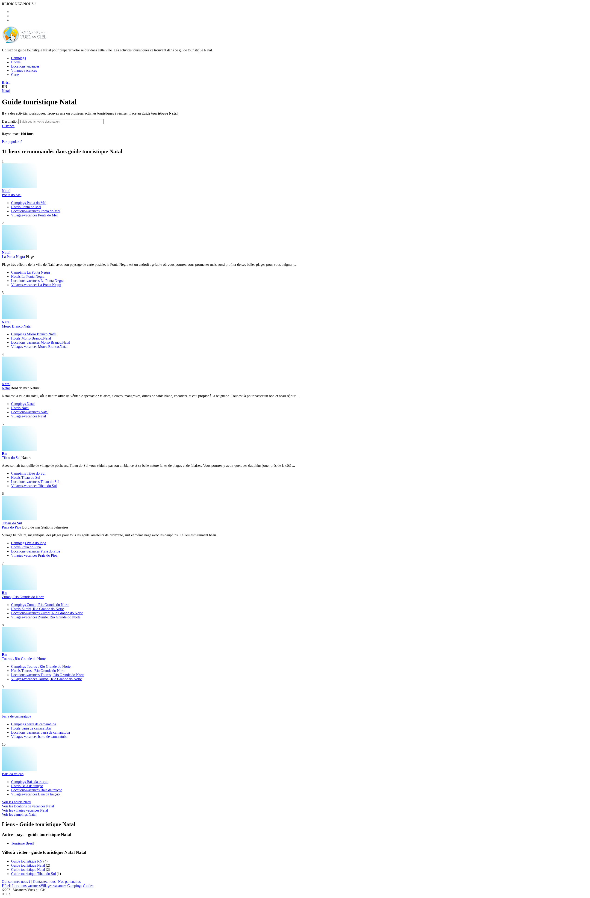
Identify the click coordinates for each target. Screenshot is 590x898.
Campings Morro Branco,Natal (33, 334)
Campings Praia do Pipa (28, 543)
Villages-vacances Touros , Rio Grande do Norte (46, 679)
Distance (8, 126)
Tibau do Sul (11, 458)
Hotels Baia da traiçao (27, 786)
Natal (6, 388)
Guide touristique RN (26, 861)
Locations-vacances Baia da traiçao (36, 790)
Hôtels (6, 886)
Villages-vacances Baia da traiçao (35, 794)
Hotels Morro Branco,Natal (31, 338)
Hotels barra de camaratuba (31, 728)
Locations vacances (26, 886)
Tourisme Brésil (22, 843)
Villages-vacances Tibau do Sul (34, 486)
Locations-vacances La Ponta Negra (37, 281)
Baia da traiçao (13, 774)
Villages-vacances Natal (28, 416)
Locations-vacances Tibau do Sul (35, 482)
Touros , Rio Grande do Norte (24, 659)
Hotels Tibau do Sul (25, 477)
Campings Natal (23, 404)
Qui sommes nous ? (16, 881)
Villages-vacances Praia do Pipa (34, 555)
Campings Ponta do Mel (28, 203)
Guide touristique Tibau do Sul (33, 874)
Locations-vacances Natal (29, 412)
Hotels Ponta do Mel (26, 207)
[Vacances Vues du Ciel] (24, 42)
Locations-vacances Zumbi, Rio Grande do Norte (47, 613)
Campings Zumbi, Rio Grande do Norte (40, 605)
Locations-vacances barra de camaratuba (40, 732)
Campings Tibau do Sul (28, 473)
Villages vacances (53, 886)
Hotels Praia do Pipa (26, 547)
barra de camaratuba (16, 716)
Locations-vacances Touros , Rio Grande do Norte (47, 675)
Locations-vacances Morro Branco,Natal (40, 342)
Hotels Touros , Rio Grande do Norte (38, 671)
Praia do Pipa (11, 527)
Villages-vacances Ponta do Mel (34, 215)
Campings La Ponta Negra (30, 272)
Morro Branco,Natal (16, 326)
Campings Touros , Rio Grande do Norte (41, 666)
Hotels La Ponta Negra (27, 276)
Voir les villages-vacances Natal (25, 810)
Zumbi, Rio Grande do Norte (23, 597)
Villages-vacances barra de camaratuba (39, 736)
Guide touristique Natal (28, 865)
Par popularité (12, 142)
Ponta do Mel (11, 195)
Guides (88, 886)
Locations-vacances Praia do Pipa (35, 551)
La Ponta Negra (13, 257)
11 (4, 151)
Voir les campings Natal (19, 814)
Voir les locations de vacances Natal (28, 806)
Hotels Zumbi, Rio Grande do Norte (37, 609)
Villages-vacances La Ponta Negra (36, 285)
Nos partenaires (69, 881)
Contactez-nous (44, 881)
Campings (74, 886)
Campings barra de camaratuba (33, 724)
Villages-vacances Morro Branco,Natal (39, 347)
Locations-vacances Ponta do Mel (35, 211)
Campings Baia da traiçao (29, 782)
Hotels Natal (20, 408)
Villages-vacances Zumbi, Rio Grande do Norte (45, 617)
